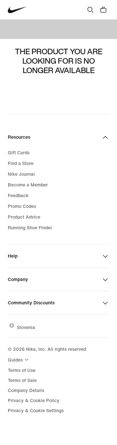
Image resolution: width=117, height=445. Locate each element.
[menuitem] (19, 359)
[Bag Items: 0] (103, 10)
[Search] (90, 10)
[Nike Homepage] (17, 9)
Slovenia (26, 327)
